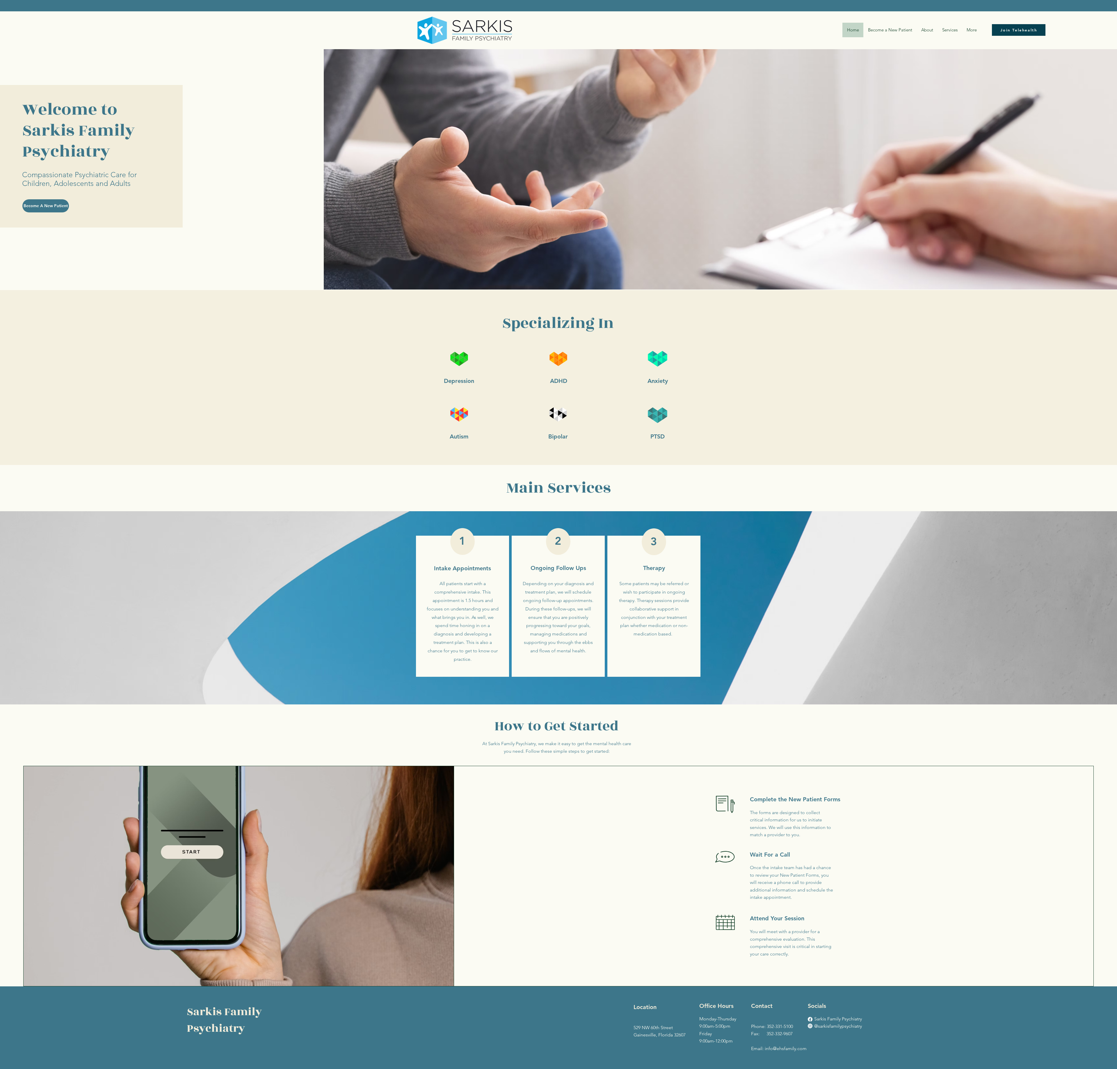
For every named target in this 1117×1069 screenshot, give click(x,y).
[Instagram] (810, 1026)
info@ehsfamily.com (786, 1048)
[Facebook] (810, 1019)
